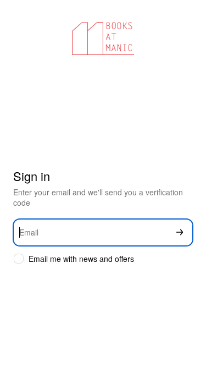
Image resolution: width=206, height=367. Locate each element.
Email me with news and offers (81, 259)
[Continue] (179, 232)
